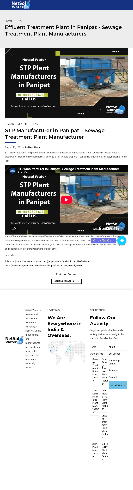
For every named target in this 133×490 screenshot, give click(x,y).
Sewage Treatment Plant (22, 124)
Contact (113, 377)
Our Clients (114, 353)
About (112, 347)
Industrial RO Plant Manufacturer (105, 452)
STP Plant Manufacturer (95, 450)
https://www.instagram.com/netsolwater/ (26, 265)
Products (113, 370)
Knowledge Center (114, 362)
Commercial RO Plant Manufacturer (105, 399)
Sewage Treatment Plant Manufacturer (95, 370)
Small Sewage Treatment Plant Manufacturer (105, 371)
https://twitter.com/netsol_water (65, 265)
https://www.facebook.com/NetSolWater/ (69, 261)
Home (9, 20)
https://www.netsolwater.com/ (31, 261)
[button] (121, 240)
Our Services (96, 353)
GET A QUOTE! (118, 385)
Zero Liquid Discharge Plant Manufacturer (95, 401)
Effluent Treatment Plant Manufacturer (105, 427)
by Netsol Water (33, 147)
